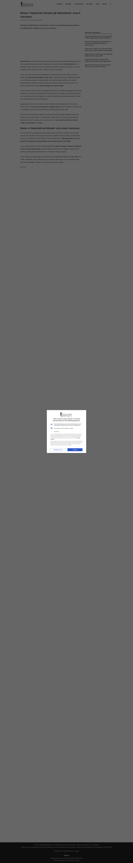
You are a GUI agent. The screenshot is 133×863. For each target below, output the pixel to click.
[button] (66, 432)
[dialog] (66, 431)
